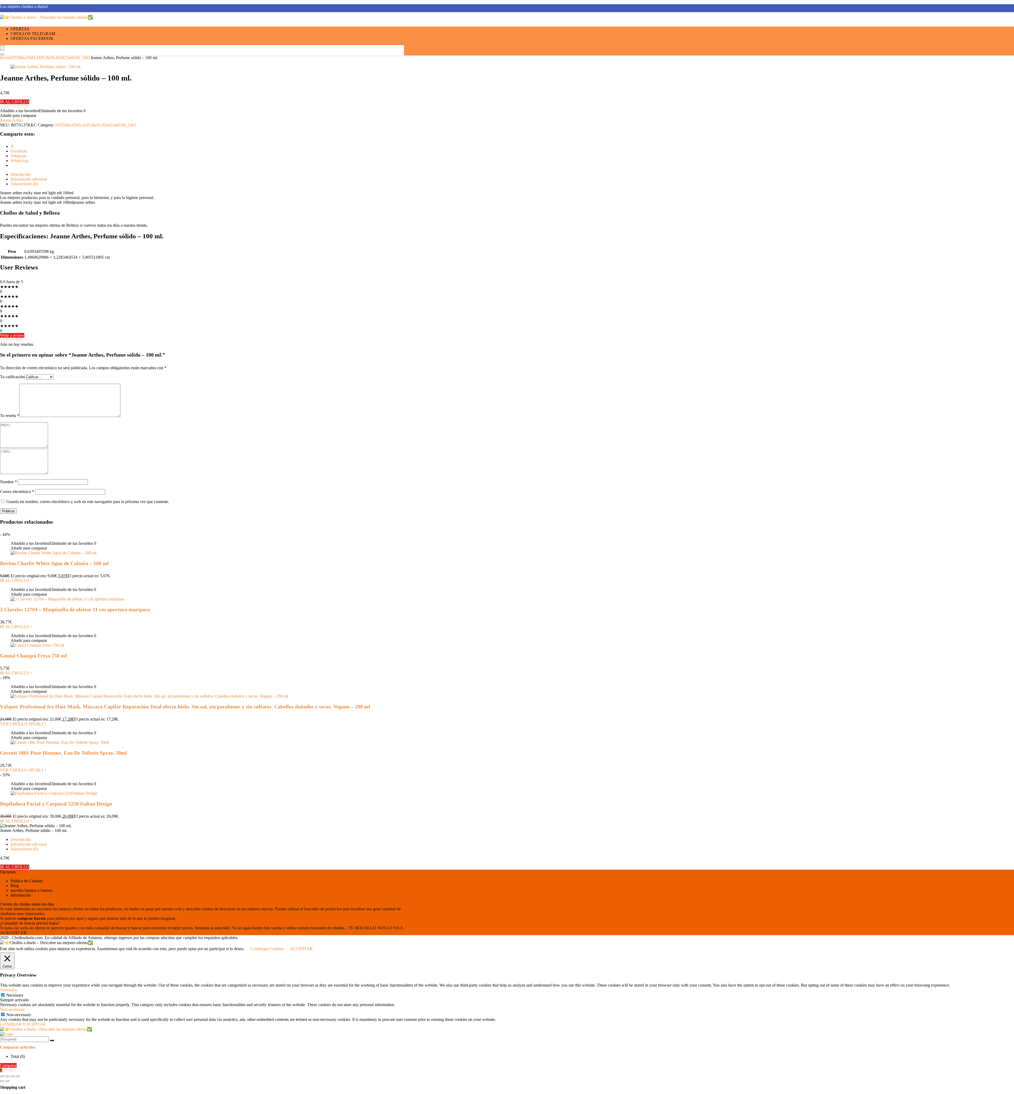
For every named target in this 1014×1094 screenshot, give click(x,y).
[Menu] (2, 48)
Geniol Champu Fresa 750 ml (33, 656)
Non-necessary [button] (12, 1009)
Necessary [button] (8, 990)
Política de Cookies (27, 881)
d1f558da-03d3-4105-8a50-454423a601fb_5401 (50, 57)
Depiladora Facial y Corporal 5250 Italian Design (56, 804)
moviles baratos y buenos (32, 890)
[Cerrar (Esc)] (18, 1076)
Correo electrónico (17, 491)
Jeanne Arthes (11, 120)
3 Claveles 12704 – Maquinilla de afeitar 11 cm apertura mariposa (75, 609)
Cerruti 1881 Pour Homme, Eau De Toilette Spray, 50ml (63, 753)
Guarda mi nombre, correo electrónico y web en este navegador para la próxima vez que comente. (87, 501)
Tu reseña (9, 415)
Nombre (8, 482)
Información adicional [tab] (29, 179)
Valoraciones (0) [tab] (24, 184)
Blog (15, 885)
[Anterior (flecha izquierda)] (2, 1081)
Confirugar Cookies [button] (267, 948)
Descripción (21, 839)
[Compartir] (13, 1076)
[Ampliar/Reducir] (2, 1076)
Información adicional (29, 844)
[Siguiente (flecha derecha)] (7, 1081)
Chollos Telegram (33, 33)
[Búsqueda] (52, 1040)
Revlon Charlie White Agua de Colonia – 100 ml (54, 563)
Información (21, 895)
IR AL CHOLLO (14, 102)
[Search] (2, 54)
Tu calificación (12, 377)
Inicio (5, 57)
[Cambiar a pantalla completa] (7, 1076)
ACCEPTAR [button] (301, 948)
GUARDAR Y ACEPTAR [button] (23, 1024)
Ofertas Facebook (32, 38)
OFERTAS (20, 29)
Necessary (15, 995)
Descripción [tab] (21, 174)
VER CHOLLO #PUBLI (23, 724)
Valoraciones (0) (24, 849)
